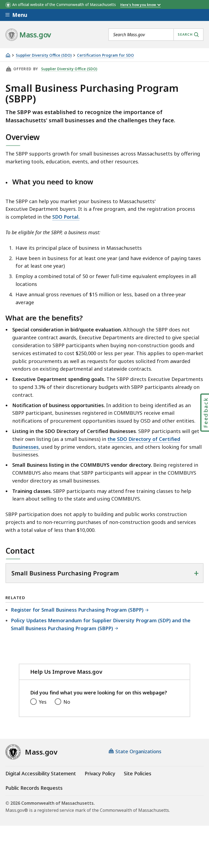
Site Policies (137, 773)
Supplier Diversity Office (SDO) (44, 55)
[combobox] (156, 34)
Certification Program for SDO (105, 55)
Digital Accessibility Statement (40, 773)
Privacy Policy (100, 773)
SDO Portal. (65, 217)
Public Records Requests (34, 788)
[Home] (8, 55)
